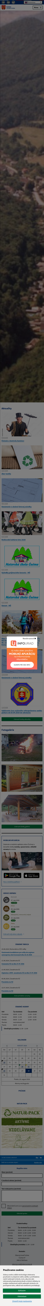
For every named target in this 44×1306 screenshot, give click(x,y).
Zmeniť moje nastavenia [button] (22, 1301)
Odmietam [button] (22, 1296)
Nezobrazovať (28, 638)
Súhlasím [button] (22, 1290)
